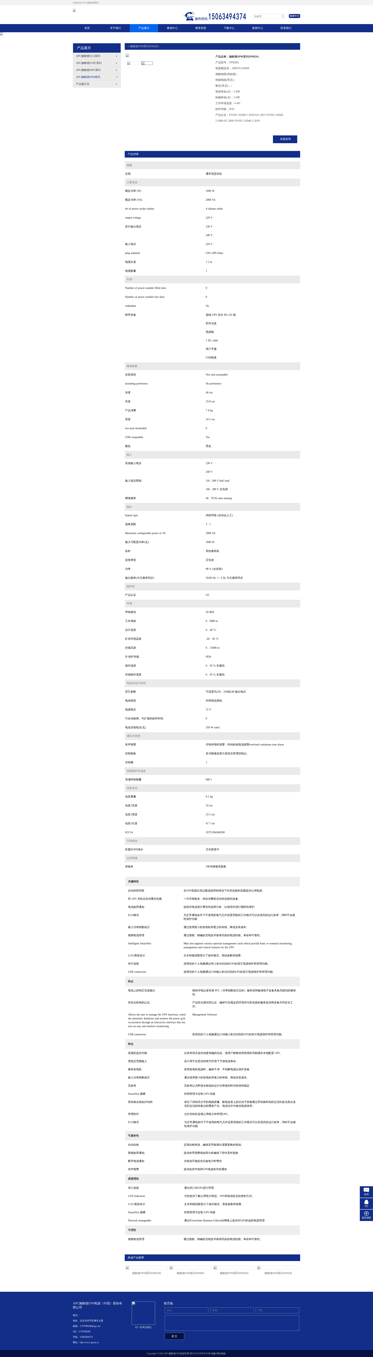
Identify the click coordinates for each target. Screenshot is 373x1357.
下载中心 (229, 28)
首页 (87, 28)
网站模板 (221, 1353)
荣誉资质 (200, 28)
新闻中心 (257, 28)
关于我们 (115, 28)
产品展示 (144, 28)
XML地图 (211, 1353)
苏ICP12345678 (197, 1353)
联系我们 (286, 28)
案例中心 (172, 28)
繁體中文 (294, 16)
